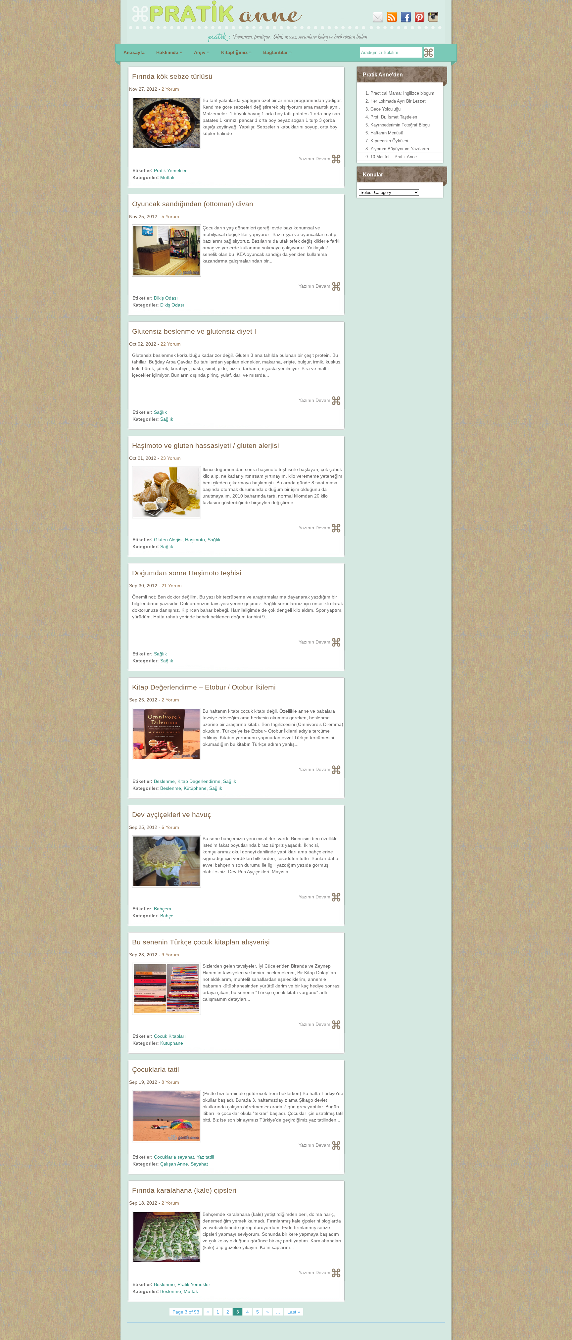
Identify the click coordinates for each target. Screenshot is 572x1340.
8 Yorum (170, 1082)
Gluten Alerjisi (168, 539)
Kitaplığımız (236, 52)
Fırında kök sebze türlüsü (172, 76)
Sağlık (160, 412)
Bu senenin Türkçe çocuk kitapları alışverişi (201, 942)
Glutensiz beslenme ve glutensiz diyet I (194, 331)
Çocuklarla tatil (155, 1069)
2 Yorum (170, 89)
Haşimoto (195, 539)
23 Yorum (171, 458)
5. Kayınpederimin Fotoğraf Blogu (397, 124)
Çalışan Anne (174, 1164)
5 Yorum (170, 216)
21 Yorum (172, 585)
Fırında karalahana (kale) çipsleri (184, 1190)
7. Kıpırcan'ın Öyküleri (386, 140)
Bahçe (166, 915)
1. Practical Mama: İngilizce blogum (399, 93)
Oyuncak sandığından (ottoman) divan (192, 204)
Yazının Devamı (315, 158)
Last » (293, 1312)
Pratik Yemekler (170, 170)
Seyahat (199, 1164)
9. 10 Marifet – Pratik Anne (391, 156)
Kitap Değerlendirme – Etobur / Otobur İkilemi (204, 687)
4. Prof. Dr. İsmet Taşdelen (391, 117)
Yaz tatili (205, 1157)
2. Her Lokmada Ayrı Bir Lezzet (395, 101)
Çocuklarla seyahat (174, 1157)
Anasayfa (134, 52)
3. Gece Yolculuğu (383, 109)
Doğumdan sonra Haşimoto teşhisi (186, 573)
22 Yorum (171, 344)
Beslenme (164, 781)
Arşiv (202, 52)
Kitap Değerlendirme (198, 781)
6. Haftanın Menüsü (384, 132)
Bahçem (162, 908)
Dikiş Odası (166, 298)
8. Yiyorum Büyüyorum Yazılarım (397, 148)
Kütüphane (195, 788)
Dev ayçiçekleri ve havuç (171, 814)
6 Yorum (170, 827)
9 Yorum (170, 954)
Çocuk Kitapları (170, 1036)
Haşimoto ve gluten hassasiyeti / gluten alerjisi (205, 445)
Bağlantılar (277, 52)
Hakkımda (169, 52)
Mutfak (167, 177)
